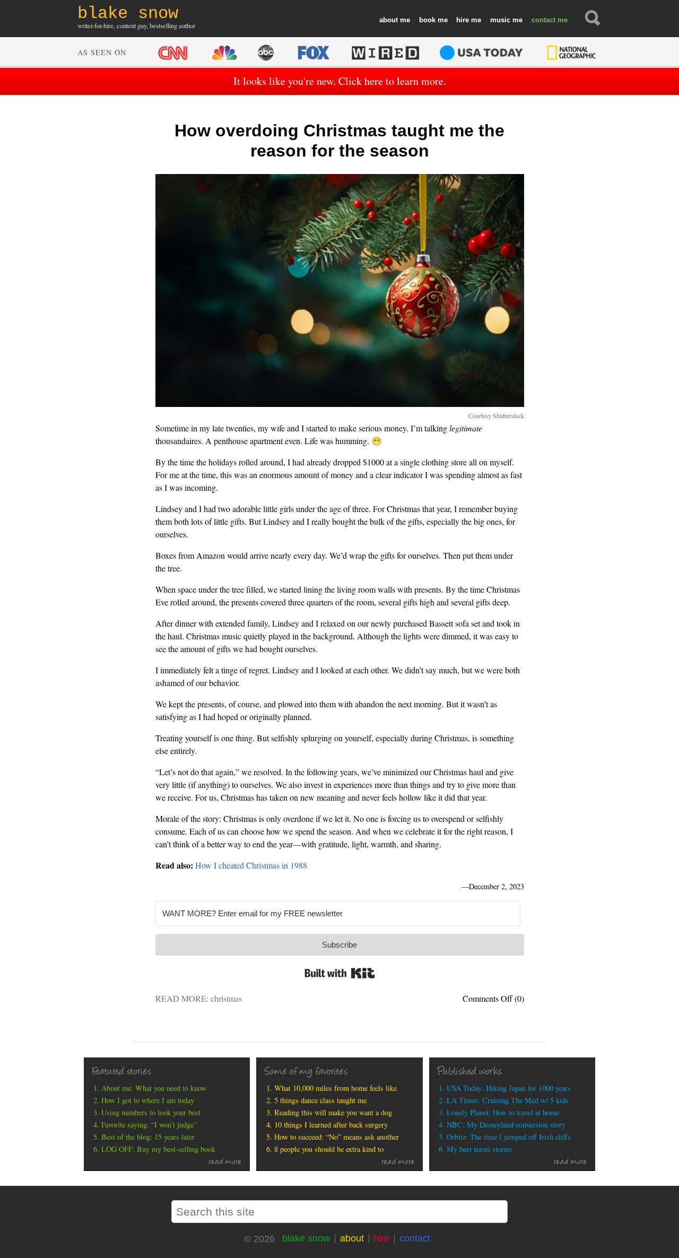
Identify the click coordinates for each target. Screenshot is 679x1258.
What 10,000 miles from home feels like (335, 1087)
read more (225, 1162)
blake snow (306, 1238)
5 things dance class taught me (320, 1100)
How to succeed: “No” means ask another (336, 1136)
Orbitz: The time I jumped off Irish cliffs (509, 1136)
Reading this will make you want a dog (333, 1112)
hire (462, 20)
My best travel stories (479, 1148)
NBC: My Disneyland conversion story (506, 1124)
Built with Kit (339, 973)
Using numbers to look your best (151, 1112)
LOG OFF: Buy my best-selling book (158, 1148)
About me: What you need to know (153, 1087)
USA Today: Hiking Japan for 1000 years (509, 1087)
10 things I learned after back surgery (331, 1124)
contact (543, 20)
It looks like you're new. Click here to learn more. (339, 81)
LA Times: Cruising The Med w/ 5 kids (508, 1100)
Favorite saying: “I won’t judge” (149, 1124)
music (500, 20)
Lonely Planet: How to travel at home (503, 1112)
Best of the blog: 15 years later (148, 1136)
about (388, 20)
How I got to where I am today (147, 1100)
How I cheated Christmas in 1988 (251, 865)
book (427, 20)
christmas (226, 998)
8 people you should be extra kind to (329, 1148)
